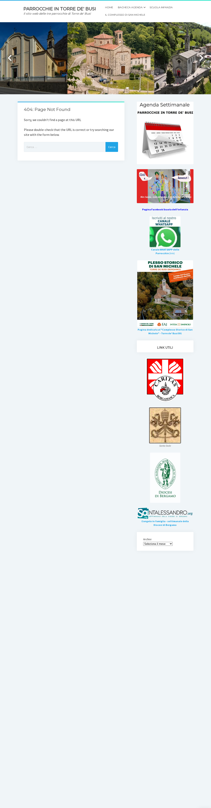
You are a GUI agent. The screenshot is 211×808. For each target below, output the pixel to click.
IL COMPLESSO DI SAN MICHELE (125, 14)
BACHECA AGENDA (130, 7)
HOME (109, 7)
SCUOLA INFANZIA (161, 7)
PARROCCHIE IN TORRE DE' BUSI (59, 8)
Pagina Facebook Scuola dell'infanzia (165, 209)
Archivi (147, 539)
